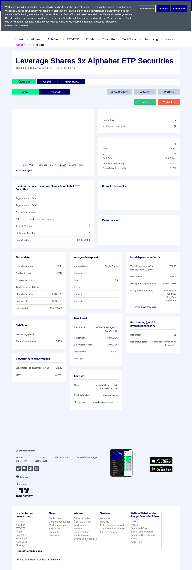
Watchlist (145, 92)
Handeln (78, 528)
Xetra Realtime (119, 92)
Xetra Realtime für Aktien (113, 525)
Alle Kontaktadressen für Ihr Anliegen (38, 559)
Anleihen (53, 39)
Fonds (90, 39)
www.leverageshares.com (105, 402)
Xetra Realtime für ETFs (113, 528)
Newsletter (54, 535)
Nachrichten (55, 518)
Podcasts (54, 532)
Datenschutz (40, 460)
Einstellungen (147, 8)
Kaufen (145, 102)
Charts (47, 81)
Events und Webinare (85, 538)
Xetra (25, 92)
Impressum (21, 460)
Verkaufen (169, 102)
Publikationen (81, 535)
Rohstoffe (108, 39)
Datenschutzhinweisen (17, 25)
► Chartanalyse (24, 170)
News (169, 39)
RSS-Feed (54, 528)
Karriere (134, 521)
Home (19, 39)
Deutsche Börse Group (142, 535)
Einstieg (38, 45)
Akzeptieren (179, 8)
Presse (134, 524)
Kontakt (20, 457)
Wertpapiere (80, 525)
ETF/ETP (73, 39)
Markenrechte (61, 457)
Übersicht (24, 81)
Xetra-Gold (136, 542)
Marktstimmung (57, 525)
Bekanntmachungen (59, 521)
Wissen (20, 45)
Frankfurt (55, 92)
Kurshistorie (71, 81)
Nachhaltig (151, 39)
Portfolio (169, 92)
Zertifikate (129, 39)
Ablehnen (163, 8)
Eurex (133, 538)
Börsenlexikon (81, 532)
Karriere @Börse (109, 532)
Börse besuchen (82, 518)
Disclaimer (39, 457)
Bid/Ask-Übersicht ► (114, 186)
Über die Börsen (82, 521)
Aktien (35, 39)
